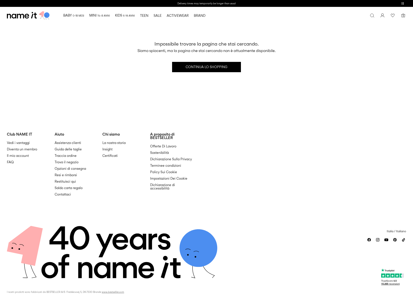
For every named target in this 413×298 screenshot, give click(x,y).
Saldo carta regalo (69, 188)
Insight (107, 149)
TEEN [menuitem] (144, 16)
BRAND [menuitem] (199, 16)
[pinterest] (395, 239)
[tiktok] (403, 239)
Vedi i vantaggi (18, 143)
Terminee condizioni (165, 166)
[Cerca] (372, 15)
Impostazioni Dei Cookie (168, 178)
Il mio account (18, 156)
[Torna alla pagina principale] (28, 15)
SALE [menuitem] (158, 16)
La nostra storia (114, 143)
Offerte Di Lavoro (163, 146)
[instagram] (377, 239)
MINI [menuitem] (99, 15)
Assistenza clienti (68, 143)
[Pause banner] (402, 3)
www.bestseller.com (113, 291)
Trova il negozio (67, 162)
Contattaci (63, 194)
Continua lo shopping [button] (206, 67)
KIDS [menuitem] (125, 15)
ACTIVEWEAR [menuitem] (178, 16)
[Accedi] (382, 15)
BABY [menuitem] (73, 15)
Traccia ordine (66, 156)
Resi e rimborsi (66, 175)
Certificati (110, 156)
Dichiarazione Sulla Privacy (171, 159)
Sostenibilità (159, 153)
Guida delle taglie (68, 149)
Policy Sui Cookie (163, 172)
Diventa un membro (22, 149)
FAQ (10, 162)
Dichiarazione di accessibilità (162, 186)
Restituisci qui (65, 181)
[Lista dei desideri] (393, 15)
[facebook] (369, 239)
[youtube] (386, 239)
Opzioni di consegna (70, 169)
